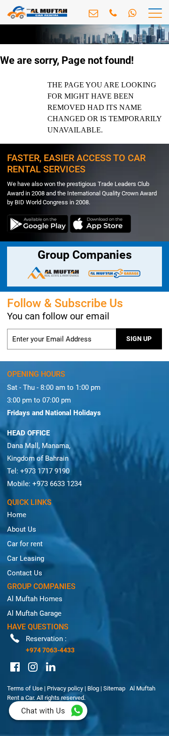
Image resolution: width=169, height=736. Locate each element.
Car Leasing (25, 558)
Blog (93, 688)
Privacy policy (65, 688)
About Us (21, 529)
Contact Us (24, 573)
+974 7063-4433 (50, 650)
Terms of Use (25, 688)
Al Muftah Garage (34, 613)
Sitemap (114, 688)
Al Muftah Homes (34, 599)
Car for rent (25, 544)
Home (16, 515)
